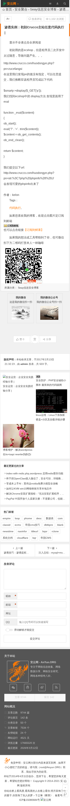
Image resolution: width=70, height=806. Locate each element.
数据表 (49, 518)
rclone (55, 531)
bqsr (44, 531)
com (60, 518)
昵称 (11, 596)
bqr (34, 537)
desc (39, 518)
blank (60, 524)
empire (7, 518)
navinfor (22, 531)
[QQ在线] (27, 687)
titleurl (34, 531)
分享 (48, 339)
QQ (8, 622)
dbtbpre (48, 524)
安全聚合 (21, 9)
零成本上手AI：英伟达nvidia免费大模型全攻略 (32, 483)
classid (6, 524)
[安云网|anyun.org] (46, 799)
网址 (8, 613)
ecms (18, 524)
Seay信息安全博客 (43, 9)
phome (28, 518)
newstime (8, 531)
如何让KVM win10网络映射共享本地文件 (29, 488)
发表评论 (36, 18)
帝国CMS (46, 537)
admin (24, 364)
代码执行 (15, 207)
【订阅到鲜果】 (34, 229)
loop (17, 518)
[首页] (65, 781)
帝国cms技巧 (32, 524)
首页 (9, 9)
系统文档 (8, 537)
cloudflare (22, 537)
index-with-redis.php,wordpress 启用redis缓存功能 (34, 473)
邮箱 (11, 605)
